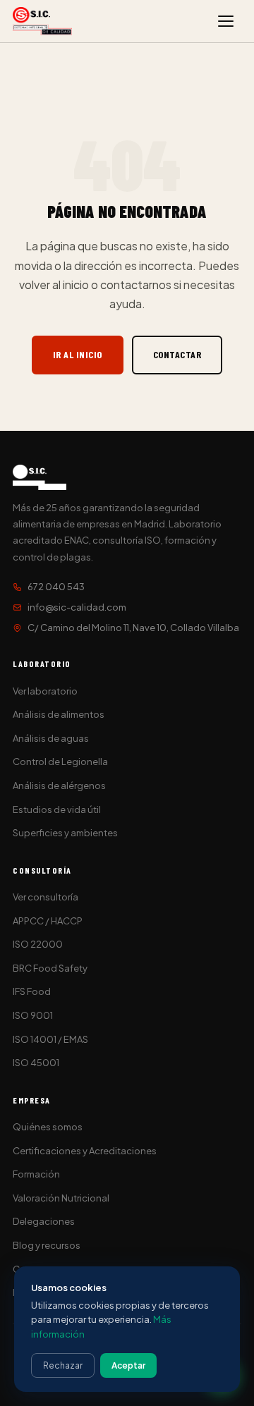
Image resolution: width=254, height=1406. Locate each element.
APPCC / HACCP (48, 921)
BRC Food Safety (50, 968)
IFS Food (32, 991)
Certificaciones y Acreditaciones (85, 1150)
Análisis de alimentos (58, 714)
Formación (36, 1174)
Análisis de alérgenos (59, 785)
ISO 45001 (36, 1062)
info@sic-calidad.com (77, 607)
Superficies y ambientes (65, 832)
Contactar (177, 354)
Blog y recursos (46, 1245)
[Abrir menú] (225, 21)
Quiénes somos (48, 1126)
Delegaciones (44, 1221)
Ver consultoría (45, 897)
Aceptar (128, 1365)
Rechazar (63, 1365)
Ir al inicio (77, 354)
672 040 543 (56, 586)
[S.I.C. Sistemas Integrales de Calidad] (42, 21)
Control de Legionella (60, 761)
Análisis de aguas (51, 738)
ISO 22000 (38, 944)
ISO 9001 (33, 1015)
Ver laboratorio (45, 691)
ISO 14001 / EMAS (50, 1039)
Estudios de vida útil (57, 809)
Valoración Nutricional (61, 1198)
